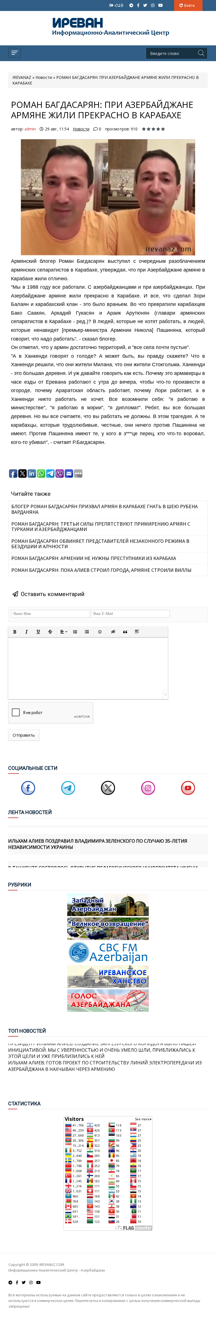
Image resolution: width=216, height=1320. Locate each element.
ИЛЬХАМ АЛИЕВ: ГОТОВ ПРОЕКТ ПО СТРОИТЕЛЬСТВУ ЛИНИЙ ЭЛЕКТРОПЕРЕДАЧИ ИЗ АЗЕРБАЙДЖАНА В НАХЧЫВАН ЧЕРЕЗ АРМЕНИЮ (105, 1056)
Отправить (24, 735)
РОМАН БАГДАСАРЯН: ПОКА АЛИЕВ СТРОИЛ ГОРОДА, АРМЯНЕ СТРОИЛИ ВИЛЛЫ (101, 570)
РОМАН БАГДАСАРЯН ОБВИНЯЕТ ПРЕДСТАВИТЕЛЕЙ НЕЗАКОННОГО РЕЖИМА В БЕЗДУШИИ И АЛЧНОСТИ (100, 544)
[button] (14, 631)
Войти (189, 5)
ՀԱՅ (119, 5)
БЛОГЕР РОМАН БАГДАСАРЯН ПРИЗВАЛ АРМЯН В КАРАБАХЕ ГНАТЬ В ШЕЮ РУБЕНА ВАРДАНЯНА (104, 509)
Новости (81, 129)
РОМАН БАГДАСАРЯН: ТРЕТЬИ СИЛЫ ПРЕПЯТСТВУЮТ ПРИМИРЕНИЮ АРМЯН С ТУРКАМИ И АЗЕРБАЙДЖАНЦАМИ (100, 527)
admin (30, 129)
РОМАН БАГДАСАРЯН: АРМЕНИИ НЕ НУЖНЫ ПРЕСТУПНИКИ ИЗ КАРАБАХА (93, 558)
